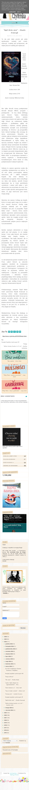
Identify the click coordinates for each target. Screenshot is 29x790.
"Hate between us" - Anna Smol (13, 688)
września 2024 (9, 651)
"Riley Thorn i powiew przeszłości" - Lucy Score (14, 376)
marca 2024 (8, 666)
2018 (5, 725)
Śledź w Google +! (8, 462)
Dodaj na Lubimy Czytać (10, 456)
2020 (5, 720)
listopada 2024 (9, 646)
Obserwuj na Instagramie (10, 465)
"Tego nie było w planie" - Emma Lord (15, 691)
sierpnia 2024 (9, 654)
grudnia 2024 (9, 644)
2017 (5, 727)
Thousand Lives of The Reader (10, 750)
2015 (5, 732)
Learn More (12, 12)
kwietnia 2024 (9, 664)
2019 (5, 722)
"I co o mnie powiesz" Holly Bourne (12, 526)
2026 (5, 636)
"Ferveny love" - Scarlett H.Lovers (13, 694)
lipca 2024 (8, 656)
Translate (7, 742)
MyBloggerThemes (14, 775)
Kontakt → (6, 593)
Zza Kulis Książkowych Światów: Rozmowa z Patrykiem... (13, 669)
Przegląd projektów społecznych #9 (14, 697)
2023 (5, 712)
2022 (5, 715)
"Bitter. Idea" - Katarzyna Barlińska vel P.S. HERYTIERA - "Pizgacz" (13, 518)
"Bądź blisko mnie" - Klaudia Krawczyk (15, 700)
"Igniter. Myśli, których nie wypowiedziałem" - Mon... (12, 684)
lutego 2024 (8, 707)
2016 (5, 730)
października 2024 (10, 649)
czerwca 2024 (9, 659)
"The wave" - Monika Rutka (12, 680)
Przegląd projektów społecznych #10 (14, 673)
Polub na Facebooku (9, 459)
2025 (5, 639)
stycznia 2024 (9, 710)
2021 (5, 717)
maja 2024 (8, 661)
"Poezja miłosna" (9, 677)
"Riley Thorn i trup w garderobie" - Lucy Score (14, 391)
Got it (19, 12)
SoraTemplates (13, 773)
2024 (5, 641)
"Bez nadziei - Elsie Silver (14, 361)
